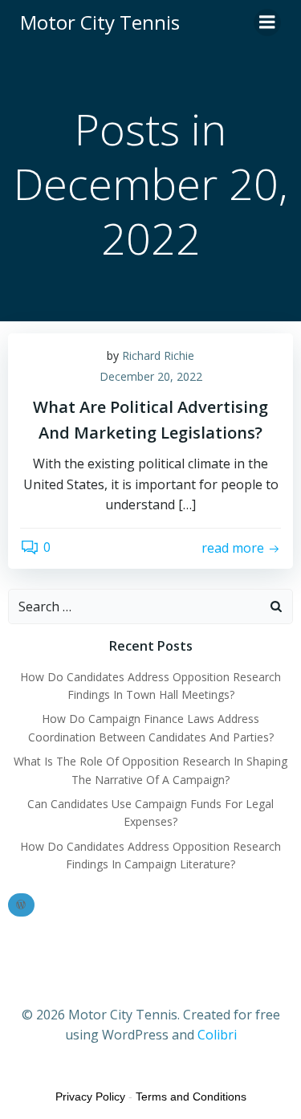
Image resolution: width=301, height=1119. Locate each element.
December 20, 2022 (151, 376)
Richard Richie (158, 355)
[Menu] (267, 22)
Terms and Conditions (191, 1096)
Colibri (217, 1034)
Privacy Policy (90, 1096)
